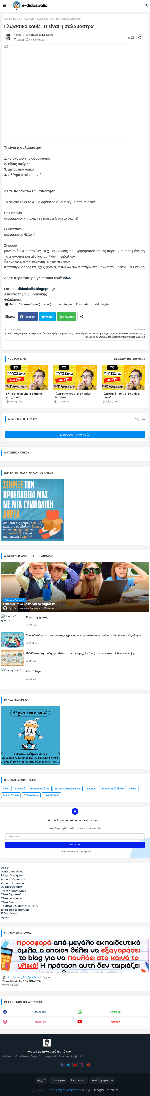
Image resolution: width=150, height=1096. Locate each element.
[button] (146, 5)
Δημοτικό (20, 788)
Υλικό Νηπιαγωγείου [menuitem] (13, 890)
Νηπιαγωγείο (31, 795)
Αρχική (41, 1080)
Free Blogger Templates (64, 1090)
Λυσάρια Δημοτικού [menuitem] (13, 879)
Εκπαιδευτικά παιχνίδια (67, 788)
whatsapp (115, 1012)
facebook (40, 1012)
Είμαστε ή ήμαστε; (37, 617)
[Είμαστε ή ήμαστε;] (12, 622)
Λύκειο (132, 788)
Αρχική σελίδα (12, 18)
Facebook (30, 316)
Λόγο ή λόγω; (34, 671)
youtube (115, 1021)
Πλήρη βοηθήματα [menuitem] (12, 875)
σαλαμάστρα (63, 304)
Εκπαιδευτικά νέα (39, 788)
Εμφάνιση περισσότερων (129, 358)
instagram (40, 1021)
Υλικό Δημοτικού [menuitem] (11, 894)
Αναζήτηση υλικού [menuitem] (12, 871)
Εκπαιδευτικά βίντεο (112, 788)
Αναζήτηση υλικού (102, 1080)
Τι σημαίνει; (83, 304)
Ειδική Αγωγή (11, 795)
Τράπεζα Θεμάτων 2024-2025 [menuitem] (19, 905)
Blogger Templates (106, 1090)
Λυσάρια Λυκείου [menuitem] (11, 886)
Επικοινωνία (78, 1080)
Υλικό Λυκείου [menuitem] (9, 902)
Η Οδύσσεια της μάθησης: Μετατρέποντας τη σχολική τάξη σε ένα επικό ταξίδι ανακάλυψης (80, 653)
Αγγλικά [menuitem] (6, 917)
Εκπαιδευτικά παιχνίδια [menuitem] (15, 909)
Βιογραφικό (58, 1080)
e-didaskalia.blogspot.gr (35, 289)
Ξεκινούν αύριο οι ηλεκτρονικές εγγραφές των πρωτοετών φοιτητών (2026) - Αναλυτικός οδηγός (83, 635)
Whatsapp (68, 316)
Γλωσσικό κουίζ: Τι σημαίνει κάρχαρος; (24, 395)
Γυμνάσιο (91, 788)
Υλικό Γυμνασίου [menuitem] (11, 898)
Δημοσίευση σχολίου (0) (75, 434)
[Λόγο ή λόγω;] (12, 676)
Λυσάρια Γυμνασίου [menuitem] (13, 883)
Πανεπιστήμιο (51, 795)
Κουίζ (47, 304)
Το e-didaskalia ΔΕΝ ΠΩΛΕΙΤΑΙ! (22, 981)
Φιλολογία (28, 18)
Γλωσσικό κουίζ (29, 304)
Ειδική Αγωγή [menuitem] (9, 913)
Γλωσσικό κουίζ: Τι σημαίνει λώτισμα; (72, 395)
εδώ (66, 278)
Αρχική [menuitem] (5, 867)
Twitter (49, 316)
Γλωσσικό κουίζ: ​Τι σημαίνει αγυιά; (121, 395)
